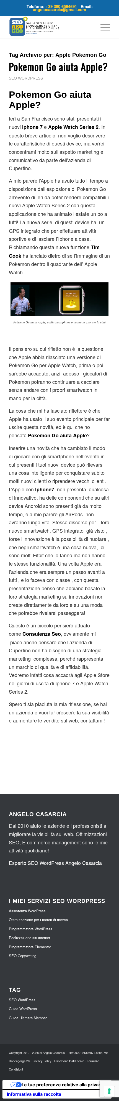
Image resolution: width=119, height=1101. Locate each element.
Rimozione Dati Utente (69, 1061)
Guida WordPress (23, 1008)
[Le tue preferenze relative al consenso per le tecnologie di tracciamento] (109, 1091)
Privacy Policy (41, 1061)
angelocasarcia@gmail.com (59, 9)
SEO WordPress (26, 78)
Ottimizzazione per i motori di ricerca (38, 919)
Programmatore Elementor (30, 946)
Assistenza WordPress (27, 910)
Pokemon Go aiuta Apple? (58, 66)
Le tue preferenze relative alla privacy (63, 1084)
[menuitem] (102, 27)
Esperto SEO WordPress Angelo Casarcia (55, 862)
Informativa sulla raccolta (34, 1094)
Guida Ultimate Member (28, 1017)
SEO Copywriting (22, 955)
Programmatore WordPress (30, 928)
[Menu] (102, 27)
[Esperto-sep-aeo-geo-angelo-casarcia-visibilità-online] (49, 27)
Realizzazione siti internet (29, 937)
